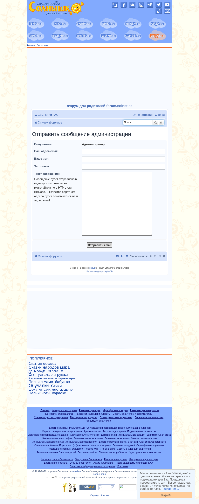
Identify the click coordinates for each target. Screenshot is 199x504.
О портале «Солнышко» (88, 459)
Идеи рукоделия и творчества (144, 452)
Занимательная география (57, 438)
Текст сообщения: (47, 173)
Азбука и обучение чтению (85, 434)
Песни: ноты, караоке (47, 393)
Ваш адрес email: (46, 151)
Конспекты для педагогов (59, 414)
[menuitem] (53, 114)
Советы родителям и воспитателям (132, 414)
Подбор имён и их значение (100, 448)
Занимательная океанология (81, 441)
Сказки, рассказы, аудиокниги (116, 417)
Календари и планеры (138, 428)
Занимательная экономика (88, 438)
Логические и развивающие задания (48, 434)
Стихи (56, 386)
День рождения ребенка (46, 371)
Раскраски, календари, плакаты (93, 414)
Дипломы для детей (124, 445)
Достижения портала (55, 462)
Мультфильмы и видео (115, 410)
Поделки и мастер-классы (141, 431)
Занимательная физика (144, 438)
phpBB (92, 268)
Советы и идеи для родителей (134, 448)
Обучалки (39, 385)
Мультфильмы (77, 428)
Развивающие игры (89, 410)
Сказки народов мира (49, 367)
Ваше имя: (41, 158)
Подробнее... (170, 488)
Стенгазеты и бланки (46, 445)
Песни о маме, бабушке (49, 382)
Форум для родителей (98, 421)
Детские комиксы (58, 428)
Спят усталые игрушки (48, 374)
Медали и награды (101, 445)
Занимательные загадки (131, 434)
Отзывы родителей (80, 462)
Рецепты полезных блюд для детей (56, 452)
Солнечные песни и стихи (149, 417)
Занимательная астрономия (48, 441)
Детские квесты (92, 431)
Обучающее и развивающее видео (105, 428)
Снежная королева (42, 363)
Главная (31, 45)
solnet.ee (76, 471)
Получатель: (43, 144)
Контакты (122, 466)
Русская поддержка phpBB (99, 271)
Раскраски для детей (114, 431)
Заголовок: (42, 166)
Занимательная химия (117, 438)
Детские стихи (109, 434)
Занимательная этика (159, 434)
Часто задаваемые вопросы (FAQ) (135, 462)
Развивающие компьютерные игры (52, 378)
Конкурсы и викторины (64, 410)
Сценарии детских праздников (51, 417)
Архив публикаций (103, 462)
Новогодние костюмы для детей (65, 448)
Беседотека (42, 45)
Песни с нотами (129, 441)
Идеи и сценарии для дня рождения (62, 431)
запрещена (99, 474)
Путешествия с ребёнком (113, 452)
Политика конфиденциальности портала (92, 466)
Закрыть (166, 495)
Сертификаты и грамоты (150, 445)
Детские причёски (87, 452)
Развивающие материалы (144, 410)
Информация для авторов (143, 459)
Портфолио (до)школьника (74, 445)
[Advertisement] (99, 76)
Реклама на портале (115, 459)
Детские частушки (109, 441)
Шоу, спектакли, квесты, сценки (51, 389)
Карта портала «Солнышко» (57, 459)
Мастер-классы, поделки (83, 417)
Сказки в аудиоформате (152, 441)
